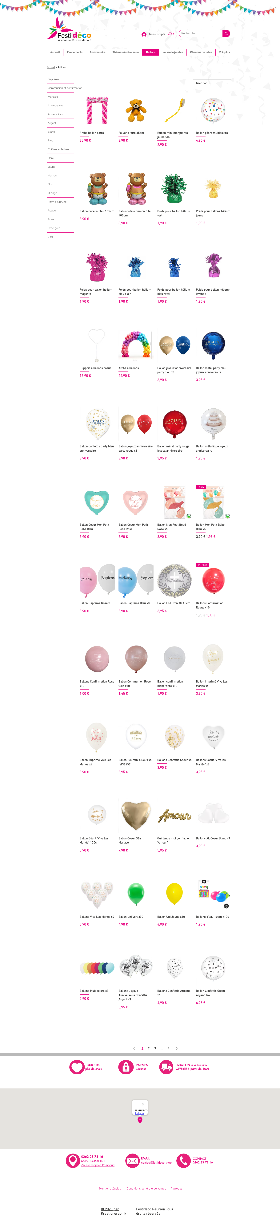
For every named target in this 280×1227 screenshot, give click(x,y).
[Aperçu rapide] (97, 110)
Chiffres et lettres (58, 149)
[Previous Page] (134, 1048)
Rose (51, 219)
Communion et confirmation (61, 87)
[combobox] (212, 83)
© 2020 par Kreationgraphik (114, 1211)
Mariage (53, 96)
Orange (52, 193)
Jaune (51, 166)
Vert (50, 236)
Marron (52, 175)
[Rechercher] (226, 33)
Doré (51, 157)
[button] (172, 33)
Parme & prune (57, 201)
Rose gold (54, 228)
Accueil (51, 67)
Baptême (53, 79)
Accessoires (55, 114)
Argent (52, 122)
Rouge (52, 210)
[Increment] (111, 153)
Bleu (50, 140)
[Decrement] (82, 153)
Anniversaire (55, 105)
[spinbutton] (97, 153)
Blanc (51, 131)
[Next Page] (176, 1048)
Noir (50, 184)
